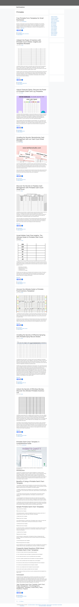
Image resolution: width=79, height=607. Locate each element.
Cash (18, 179)
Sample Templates (20, 595)
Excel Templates (19, 82)
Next (22, 601)
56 (20, 601)
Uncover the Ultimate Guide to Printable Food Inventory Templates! (29, 290)
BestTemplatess (20, 7)
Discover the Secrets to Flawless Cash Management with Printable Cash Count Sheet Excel (29, 187)
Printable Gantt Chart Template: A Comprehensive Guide (27, 442)
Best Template (60, 604)
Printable (23, 33)
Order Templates (54, 30)
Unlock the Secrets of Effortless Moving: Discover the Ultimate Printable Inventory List (30, 390)
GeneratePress (22, 605)
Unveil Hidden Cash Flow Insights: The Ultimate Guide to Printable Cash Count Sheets (29, 237)
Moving (23, 435)
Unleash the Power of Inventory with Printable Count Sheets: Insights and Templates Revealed (28, 41)
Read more (18, 125)
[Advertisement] (57, 59)
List (20, 435)
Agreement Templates (54, 18)
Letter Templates (54, 29)
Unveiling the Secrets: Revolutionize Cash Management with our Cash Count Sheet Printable (30, 139)
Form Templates (19, 32)
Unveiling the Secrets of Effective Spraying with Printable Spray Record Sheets (30, 335)
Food (18, 328)
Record (21, 382)
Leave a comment (19, 34)
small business (27, 33)
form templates (19, 33)
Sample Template (49, 604)
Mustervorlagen (49, 605)
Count (18, 83)
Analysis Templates (54, 19)
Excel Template (54, 604)
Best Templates (44, 604)
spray (25, 382)
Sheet (26, 83)
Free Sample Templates (31, 604)
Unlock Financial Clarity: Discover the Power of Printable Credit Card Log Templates (31, 90)
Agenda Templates (54, 16)
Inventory (20, 83)
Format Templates (54, 26)
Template (26, 328)
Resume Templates (54, 32)
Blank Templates (53, 22)
